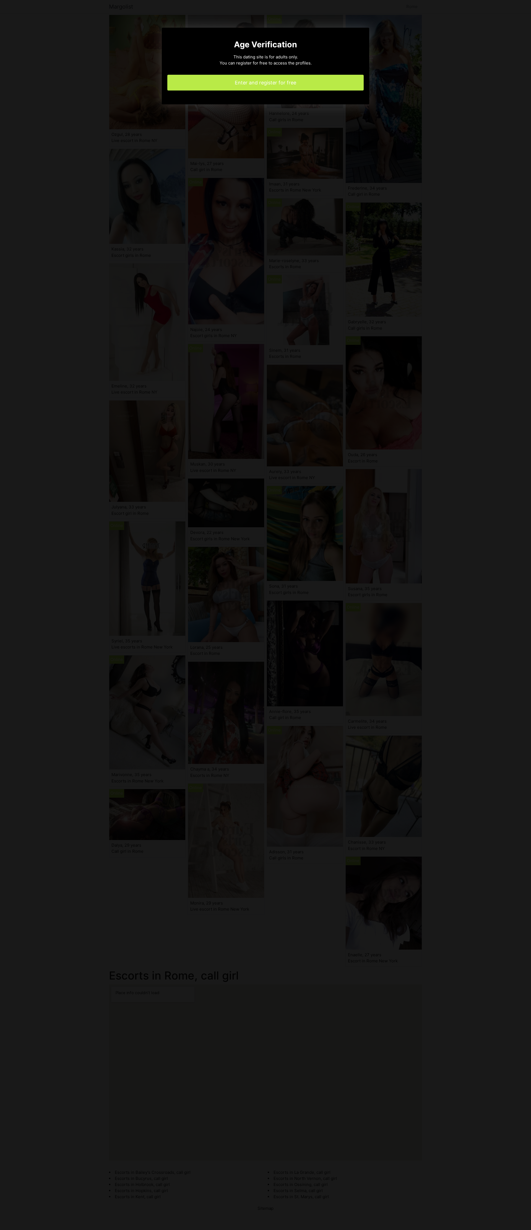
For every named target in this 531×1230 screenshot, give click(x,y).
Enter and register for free (265, 83)
